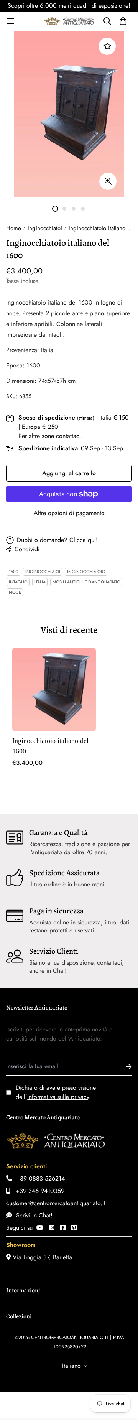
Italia (40, 582)
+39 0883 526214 (38, 1178)
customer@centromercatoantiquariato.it (55, 1203)
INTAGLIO (18, 582)
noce (15, 592)
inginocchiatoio (86, 571)
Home (13, 228)
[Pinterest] (74, 1227)
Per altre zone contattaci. (50, 436)
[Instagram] (51, 1227)
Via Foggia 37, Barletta (41, 1257)
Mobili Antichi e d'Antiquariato (86, 582)
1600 (13, 571)
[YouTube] (39, 1227)
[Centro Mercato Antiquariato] (69, 21)
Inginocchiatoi (45, 228)
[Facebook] (63, 1227)
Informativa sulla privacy (58, 1096)
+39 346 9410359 (37, 1190)
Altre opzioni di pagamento (69, 513)
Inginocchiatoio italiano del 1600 (50, 746)
